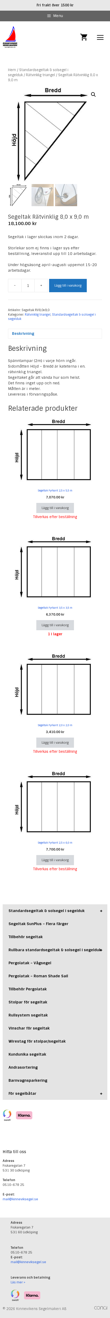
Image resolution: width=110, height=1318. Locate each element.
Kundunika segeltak (27, 1054)
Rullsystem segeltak (28, 1015)
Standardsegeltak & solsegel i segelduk (56, 910)
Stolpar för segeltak (28, 1002)
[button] (93, 94)
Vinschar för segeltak (29, 1028)
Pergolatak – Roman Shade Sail (38, 976)
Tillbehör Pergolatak (28, 989)
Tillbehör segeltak (26, 936)
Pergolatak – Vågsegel (30, 963)
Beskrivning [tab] (23, 333)
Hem (12, 70)
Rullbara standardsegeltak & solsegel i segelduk (56, 949)
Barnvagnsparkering (28, 1080)
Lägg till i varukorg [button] (55, 508)
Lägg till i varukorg (67, 285)
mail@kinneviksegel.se (20, 1199)
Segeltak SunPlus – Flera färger (38, 923)
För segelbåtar (56, 1093)
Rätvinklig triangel (40, 75)
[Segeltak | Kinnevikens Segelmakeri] (10, 37)
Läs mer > (18, 1282)
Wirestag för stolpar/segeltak (37, 1041)
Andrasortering (23, 1067)
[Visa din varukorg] (84, 37)
